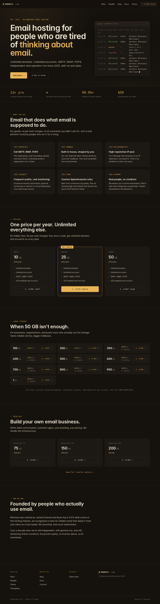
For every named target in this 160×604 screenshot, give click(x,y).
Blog (120, 4)
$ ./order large (127, 289)
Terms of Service (142, 599)
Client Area (73, 577)
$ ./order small (32, 289)
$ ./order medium (80, 289)
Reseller (112, 4)
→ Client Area (148, 4)
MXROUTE (12, 4)
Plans (103, 4)
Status (134, 4)
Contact (43, 584)
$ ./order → (47, 348)
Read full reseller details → (80, 472)
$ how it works (39, 75)
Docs (126, 4)
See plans (18, 75)
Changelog (14, 588)
